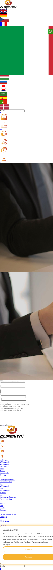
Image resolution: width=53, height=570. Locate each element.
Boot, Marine (2, 470)
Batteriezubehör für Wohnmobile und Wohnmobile (6, 486)
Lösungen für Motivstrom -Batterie (4, 521)
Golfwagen (4, 460)
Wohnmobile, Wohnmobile (5, 463)
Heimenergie (4, 466)
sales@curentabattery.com (0, 443)
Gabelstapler (4, 473)
